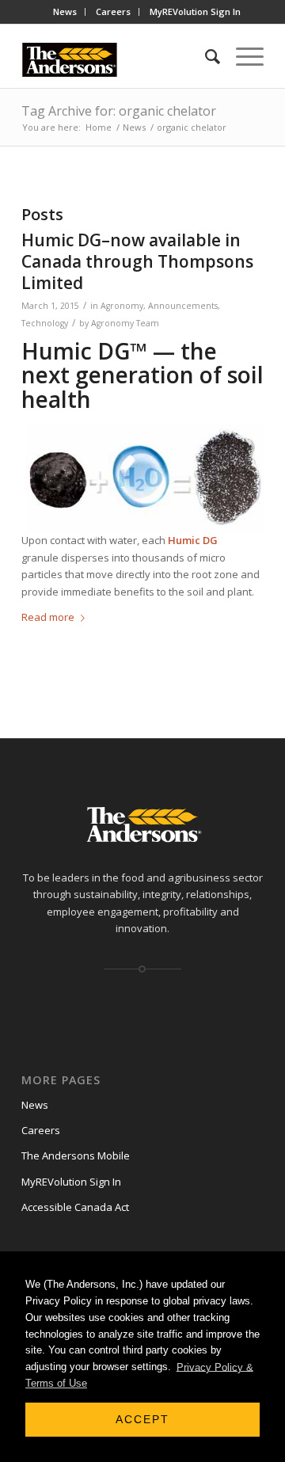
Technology (44, 323)
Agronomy (122, 305)
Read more (47, 617)
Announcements (183, 305)
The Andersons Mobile (75, 1155)
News (65, 11)
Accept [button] (142, 1419)
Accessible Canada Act (75, 1207)
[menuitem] (65, 12)
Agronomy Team (125, 323)
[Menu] (242, 56)
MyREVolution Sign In (195, 11)
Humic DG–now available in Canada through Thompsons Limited (137, 262)
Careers (113, 11)
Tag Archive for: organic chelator (118, 111)
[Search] (204, 56)
